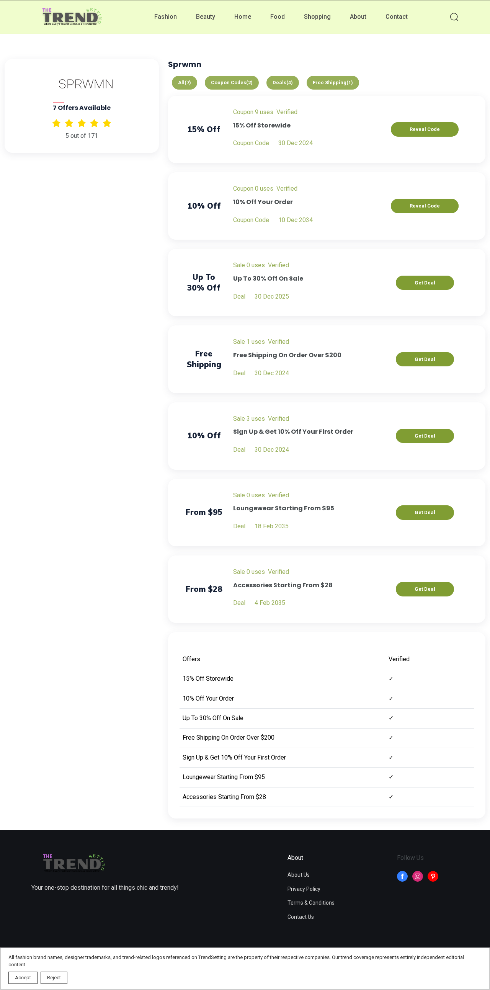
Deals (283, 82)
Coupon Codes (232, 82)
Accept (23, 977)
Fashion (165, 16)
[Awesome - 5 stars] (56, 123)
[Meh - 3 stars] (81, 123)
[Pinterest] (433, 876)
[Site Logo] (73, 864)
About (358, 16)
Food (277, 16)
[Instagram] (417, 876)
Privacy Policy (303, 889)
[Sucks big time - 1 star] (107, 123)
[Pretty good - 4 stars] (69, 123)
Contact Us (300, 917)
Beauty (205, 16)
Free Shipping (333, 82)
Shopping (317, 16)
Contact (396, 16)
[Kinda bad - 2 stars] (94, 123)
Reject (54, 977)
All (184, 82)
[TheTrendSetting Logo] (71, 17)
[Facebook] (402, 876)
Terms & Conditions (311, 903)
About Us (298, 875)
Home (242, 16)
